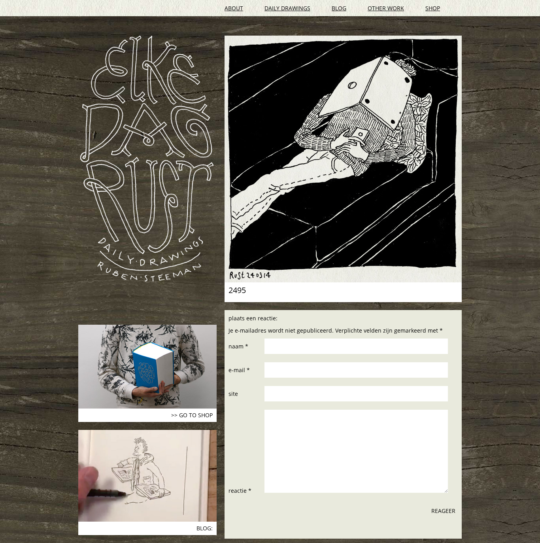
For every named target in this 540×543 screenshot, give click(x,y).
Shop (432, 8)
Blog (339, 8)
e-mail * (239, 370)
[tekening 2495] (343, 159)
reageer (443, 511)
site (233, 393)
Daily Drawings (287, 8)
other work (386, 8)
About (234, 8)
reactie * (239, 490)
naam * (238, 346)
